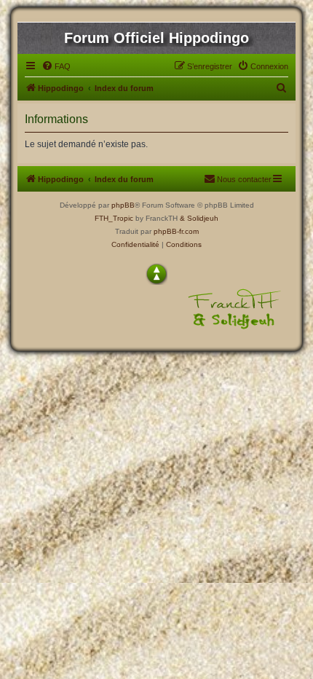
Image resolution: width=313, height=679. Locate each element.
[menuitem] (56, 66)
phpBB (123, 205)
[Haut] (156, 274)
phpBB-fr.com (176, 231)
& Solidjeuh (199, 218)
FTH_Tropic (114, 218)
